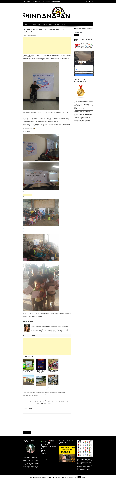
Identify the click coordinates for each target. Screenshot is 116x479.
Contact (63, 24)
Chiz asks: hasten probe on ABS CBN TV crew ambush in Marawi (59, 402)
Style (34, 24)
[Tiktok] (32, 335)
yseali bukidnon (36, 395)
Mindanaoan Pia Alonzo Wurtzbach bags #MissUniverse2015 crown (38, 402)
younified (30, 395)
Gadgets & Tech (57, 24)
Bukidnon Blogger (62, 440)
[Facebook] (27, 335)
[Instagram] (25, 335)
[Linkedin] (30, 335)
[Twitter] (28, 335)
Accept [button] (79, 477)
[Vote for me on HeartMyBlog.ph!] (66, 443)
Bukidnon (34, 392)
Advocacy (28, 392)
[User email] (34, 335)
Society (57, 392)
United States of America (61, 392)
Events (36, 392)
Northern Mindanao (52, 392)
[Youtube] (23, 335)
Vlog (30, 24)
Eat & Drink (45, 24)
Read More (84, 477)
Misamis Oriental (46, 392)
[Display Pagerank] (45, 441)
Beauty (50, 24)
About (25, 24)
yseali (32, 395)
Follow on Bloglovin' (45, 459)
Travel (38, 24)
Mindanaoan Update (41, 392)
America (31, 392)
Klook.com (25, 195)
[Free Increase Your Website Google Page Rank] (45, 444)
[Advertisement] (47, 45)
